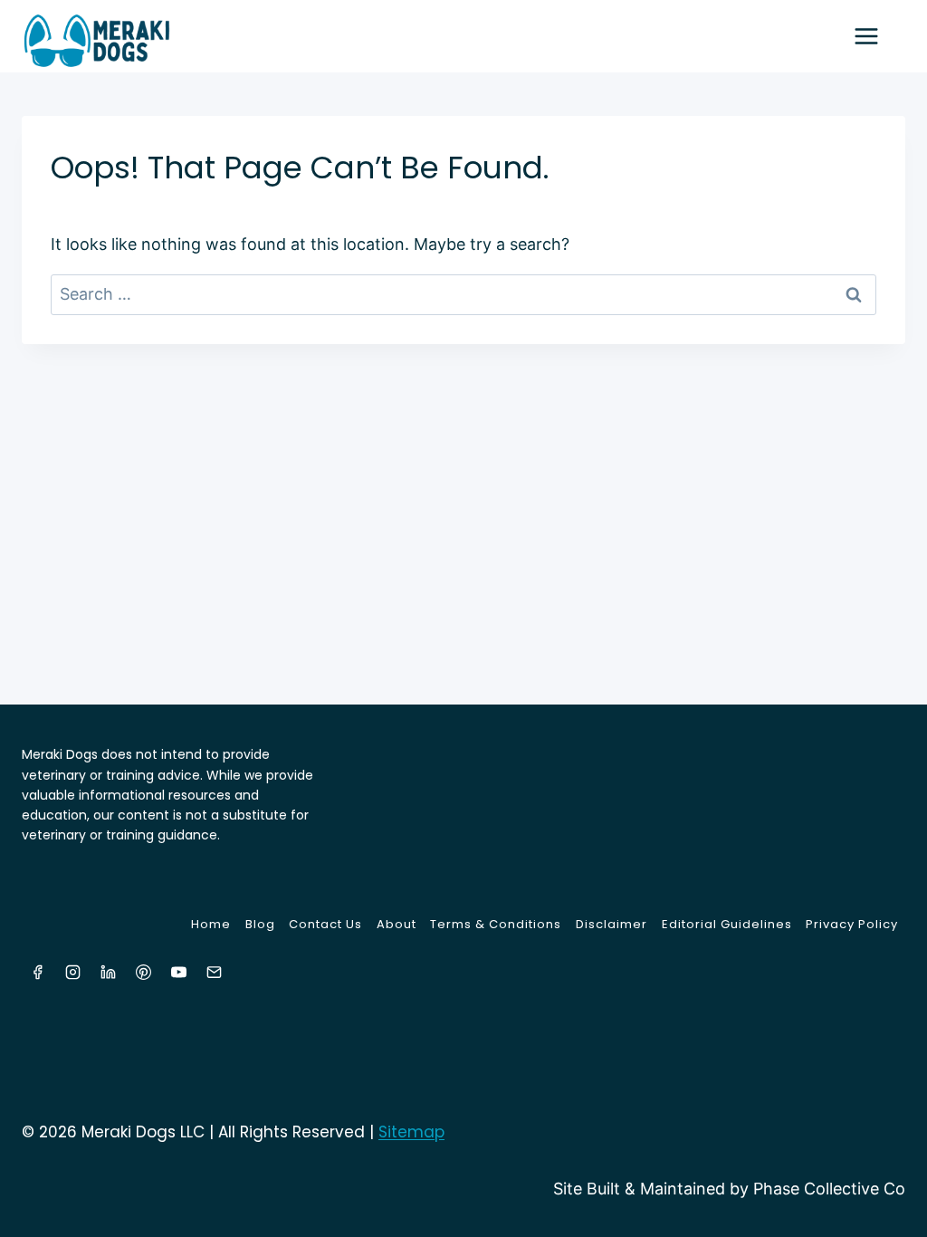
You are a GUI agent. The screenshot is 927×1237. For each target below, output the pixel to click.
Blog (260, 924)
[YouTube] (178, 971)
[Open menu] (875, 35)
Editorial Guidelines (727, 924)
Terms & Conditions (495, 924)
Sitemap (411, 1132)
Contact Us (325, 924)
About (396, 924)
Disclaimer (611, 924)
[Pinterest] (143, 971)
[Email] (213, 971)
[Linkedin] (107, 971)
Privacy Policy (852, 924)
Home (211, 924)
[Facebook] (37, 971)
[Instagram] (72, 971)
